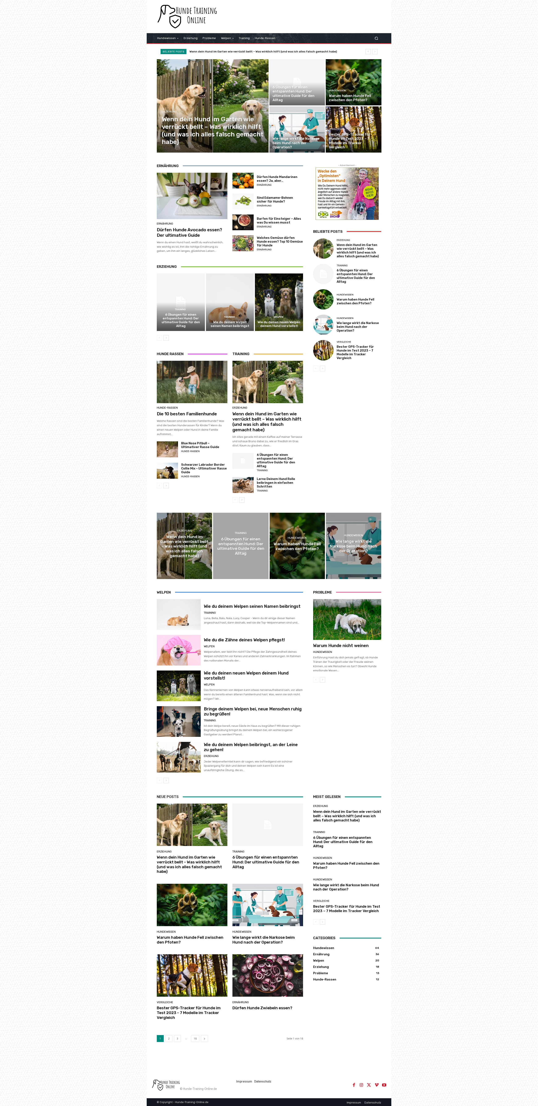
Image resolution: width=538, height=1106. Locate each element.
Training (278, 82)
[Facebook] (354, 1085)
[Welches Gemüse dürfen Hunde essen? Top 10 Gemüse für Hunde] (243, 243)
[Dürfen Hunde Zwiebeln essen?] (267, 975)
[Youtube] (384, 1085)
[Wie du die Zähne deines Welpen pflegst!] (179, 650)
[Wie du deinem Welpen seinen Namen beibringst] (230, 302)
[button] (376, 38)
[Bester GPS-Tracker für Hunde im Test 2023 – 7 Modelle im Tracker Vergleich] (353, 129)
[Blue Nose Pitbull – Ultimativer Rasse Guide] (167, 449)
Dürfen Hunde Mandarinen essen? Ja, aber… (277, 179)
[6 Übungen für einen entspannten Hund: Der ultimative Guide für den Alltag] (297, 82)
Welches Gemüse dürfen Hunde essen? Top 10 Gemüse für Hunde (280, 241)
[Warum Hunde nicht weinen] (347, 619)
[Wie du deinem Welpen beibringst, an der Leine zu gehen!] (179, 757)
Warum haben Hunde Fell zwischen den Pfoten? (355, 301)
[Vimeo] (376, 1085)
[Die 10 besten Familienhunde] (192, 382)
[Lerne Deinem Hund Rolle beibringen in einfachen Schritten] (243, 485)
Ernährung (165, 223)
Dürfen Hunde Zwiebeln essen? (262, 1007)
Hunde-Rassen (167, 407)
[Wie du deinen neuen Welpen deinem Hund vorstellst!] (279, 302)
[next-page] (166, 338)
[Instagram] (361, 1085)
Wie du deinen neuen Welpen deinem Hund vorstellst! (279, 324)
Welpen (278, 317)
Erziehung (169, 111)
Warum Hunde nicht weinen (341, 645)
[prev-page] (159, 338)
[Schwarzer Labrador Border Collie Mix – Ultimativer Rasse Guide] (167, 471)
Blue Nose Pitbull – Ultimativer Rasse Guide (200, 445)
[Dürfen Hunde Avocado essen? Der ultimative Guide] (192, 196)
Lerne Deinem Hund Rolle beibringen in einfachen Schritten (276, 482)
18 (195, 1038)
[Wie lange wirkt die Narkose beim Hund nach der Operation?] (297, 129)
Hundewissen (337, 90)
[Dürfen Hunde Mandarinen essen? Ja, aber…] (243, 181)
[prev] (368, 51)
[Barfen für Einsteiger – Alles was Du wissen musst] (243, 222)
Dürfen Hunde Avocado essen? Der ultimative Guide (189, 232)
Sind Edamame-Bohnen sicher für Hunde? (275, 199)
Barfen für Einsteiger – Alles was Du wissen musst (279, 220)
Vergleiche (336, 129)
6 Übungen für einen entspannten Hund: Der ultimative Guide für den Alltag (181, 320)
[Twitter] (369, 1085)
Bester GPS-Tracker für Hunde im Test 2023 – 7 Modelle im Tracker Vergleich (355, 352)
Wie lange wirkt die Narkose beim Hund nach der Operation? (358, 326)
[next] (374, 51)
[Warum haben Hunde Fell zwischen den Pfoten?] (353, 82)
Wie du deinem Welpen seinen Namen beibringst (230, 324)
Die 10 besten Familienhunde (187, 413)
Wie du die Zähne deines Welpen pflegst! (244, 639)
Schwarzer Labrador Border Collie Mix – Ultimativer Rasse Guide (204, 468)
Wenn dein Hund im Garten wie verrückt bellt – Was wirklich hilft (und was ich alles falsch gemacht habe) (263, 51)
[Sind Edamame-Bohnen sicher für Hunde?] (243, 201)
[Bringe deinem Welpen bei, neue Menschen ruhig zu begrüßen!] (179, 721)
